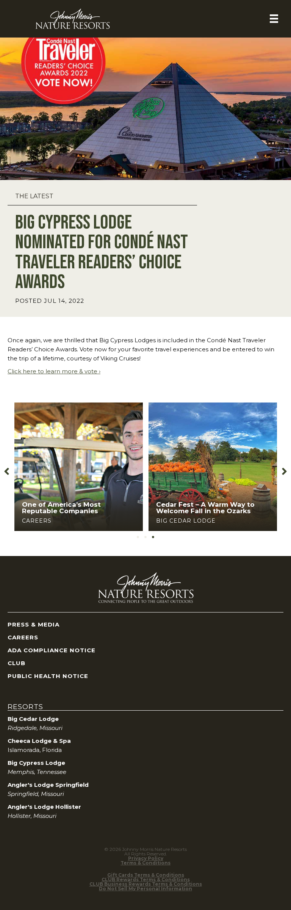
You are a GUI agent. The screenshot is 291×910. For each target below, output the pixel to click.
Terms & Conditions (145, 863)
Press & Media (33, 624)
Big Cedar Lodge (186, 520)
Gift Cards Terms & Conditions (145, 875)
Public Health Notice (48, 676)
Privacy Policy (145, 858)
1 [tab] (138, 537)
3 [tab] (153, 537)
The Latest (34, 196)
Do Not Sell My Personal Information (145, 888)
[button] (6, 471)
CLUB (16, 663)
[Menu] (273, 18)
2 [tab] (145, 537)
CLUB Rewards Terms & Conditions (146, 879)
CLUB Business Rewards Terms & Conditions (145, 884)
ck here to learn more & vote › (57, 371)
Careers (37, 520)
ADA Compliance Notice (51, 650)
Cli (11, 371)
